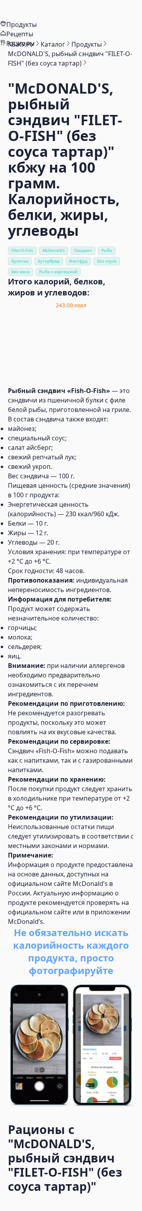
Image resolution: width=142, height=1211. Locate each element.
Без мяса (20, 272)
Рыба (106, 250)
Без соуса (106, 261)
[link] (21, 44)
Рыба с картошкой (58, 272)
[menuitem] (71, 10)
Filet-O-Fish (22, 250)
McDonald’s (54, 250)
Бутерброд (49, 261)
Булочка (19, 261)
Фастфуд (78, 261)
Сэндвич (83, 250)
